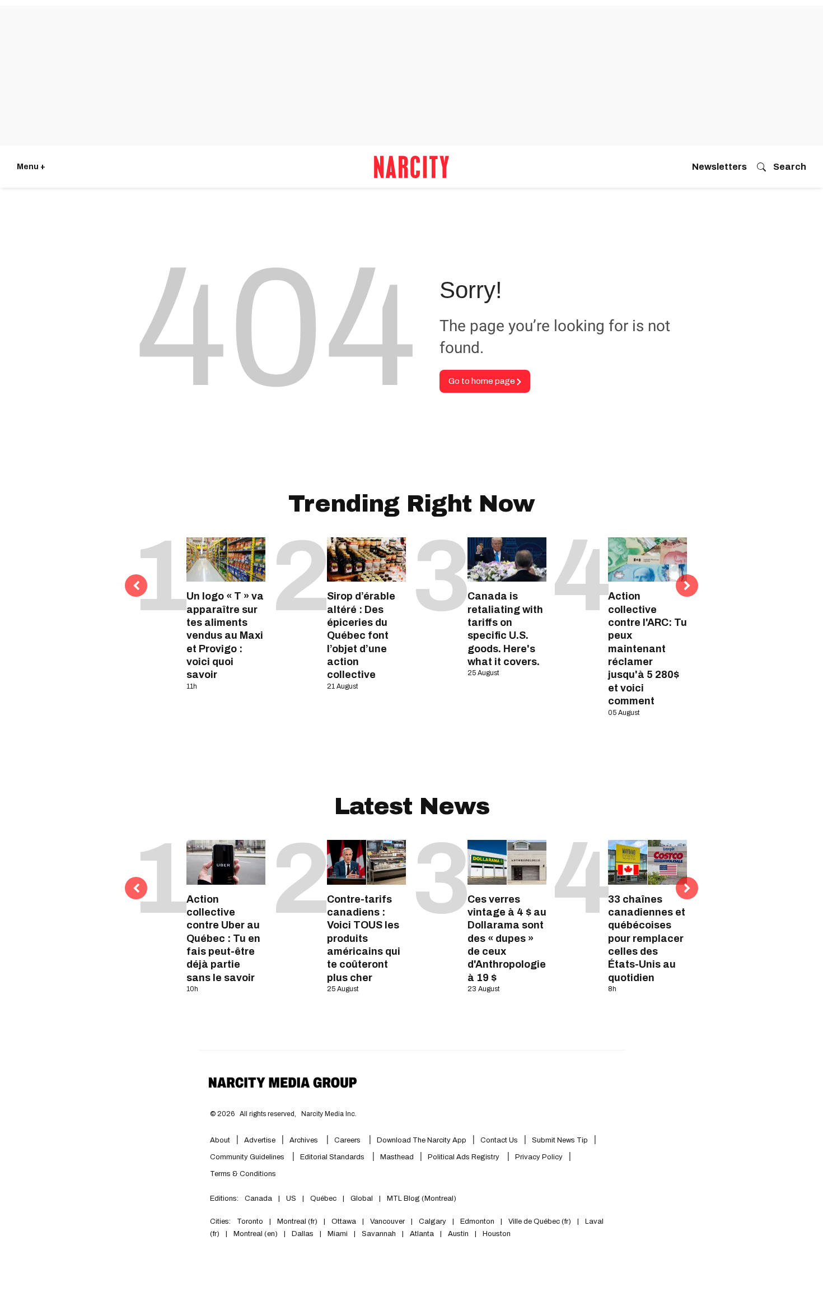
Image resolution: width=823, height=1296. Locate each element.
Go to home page (482, 381)
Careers (347, 1140)
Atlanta (422, 1234)
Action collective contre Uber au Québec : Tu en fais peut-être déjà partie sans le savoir (223, 938)
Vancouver (387, 1221)
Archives (303, 1140)
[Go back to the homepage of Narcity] (411, 167)
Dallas (303, 1234)
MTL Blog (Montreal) (421, 1198)
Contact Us (499, 1140)
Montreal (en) (255, 1234)
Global (361, 1198)
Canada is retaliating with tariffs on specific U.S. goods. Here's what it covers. (505, 629)
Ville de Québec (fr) (539, 1221)
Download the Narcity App (421, 1140)
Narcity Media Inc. (329, 1114)
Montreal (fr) (297, 1221)
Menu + (31, 166)
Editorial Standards (333, 1157)
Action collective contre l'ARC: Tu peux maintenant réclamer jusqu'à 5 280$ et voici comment (647, 649)
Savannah (379, 1234)
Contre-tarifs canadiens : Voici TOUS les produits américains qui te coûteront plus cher (363, 938)
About (220, 1140)
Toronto (250, 1221)
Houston (497, 1234)
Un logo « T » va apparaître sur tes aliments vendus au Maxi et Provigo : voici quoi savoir (225, 635)
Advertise (259, 1140)
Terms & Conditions (243, 1174)
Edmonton (477, 1221)
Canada (258, 1198)
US (291, 1198)
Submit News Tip (560, 1140)
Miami (338, 1234)
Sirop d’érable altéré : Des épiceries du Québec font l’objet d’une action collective (361, 635)
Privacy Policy (539, 1157)
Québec (323, 1198)
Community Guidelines (248, 1157)
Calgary (432, 1221)
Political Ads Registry (464, 1157)
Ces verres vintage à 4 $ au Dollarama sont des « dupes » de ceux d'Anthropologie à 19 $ (506, 938)
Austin (458, 1234)
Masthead (397, 1157)
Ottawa (343, 1221)
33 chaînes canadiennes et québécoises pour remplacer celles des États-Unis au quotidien (646, 938)
